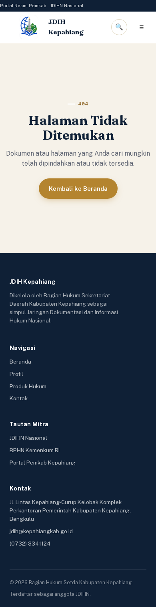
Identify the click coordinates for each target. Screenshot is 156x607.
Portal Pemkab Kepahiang (43, 462)
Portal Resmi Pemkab (23, 5)
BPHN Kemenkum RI (35, 450)
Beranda (20, 361)
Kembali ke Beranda (78, 188)
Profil (16, 374)
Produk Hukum (28, 386)
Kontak (19, 398)
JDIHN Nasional (66, 5)
